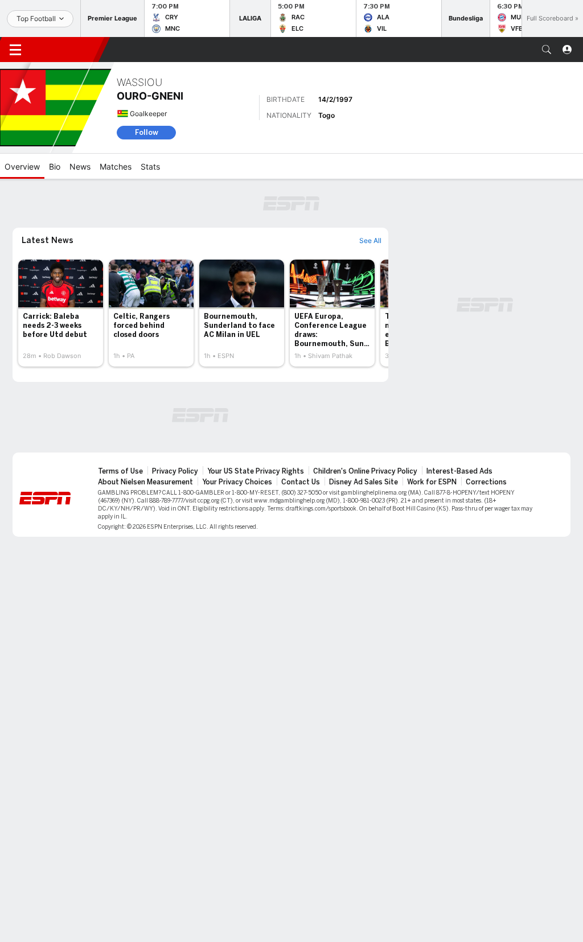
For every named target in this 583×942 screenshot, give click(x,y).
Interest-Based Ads (459, 471)
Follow (146, 132)
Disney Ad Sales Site (363, 482)
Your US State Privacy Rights (255, 471)
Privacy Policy (175, 471)
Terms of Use (120, 471)
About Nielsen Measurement (145, 482)
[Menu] (15, 49)
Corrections (486, 482)
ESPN (67, 49)
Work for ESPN (432, 482)
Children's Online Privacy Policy (365, 471)
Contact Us (300, 482)
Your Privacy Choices (237, 482)
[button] (546, 49)
